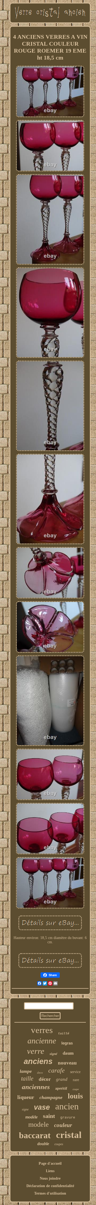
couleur (63, 1125)
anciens (38, 1061)
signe (25, 1109)
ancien (67, 1106)
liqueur (25, 1097)
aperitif (61, 1088)
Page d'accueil (50, 1163)
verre (35, 1051)
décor (45, 1079)
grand (61, 1079)
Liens (50, 1171)
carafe (56, 1070)
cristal (69, 1135)
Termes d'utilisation (50, 1193)
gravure (67, 1118)
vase (42, 1107)
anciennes (36, 1086)
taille (27, 1078)
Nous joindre (50, 1178)
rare (76, 1080)
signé (53, 1054)
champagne (50, 1097)
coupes (58, 1144)
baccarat (35, 1135)
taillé (63, 1033)
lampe (26, 1071)
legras (67, 1043)
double (43, 1143)
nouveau (67, 1063)
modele (38, 1124)
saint (49, 1116)
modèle (31, 1117)
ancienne (41, 1040)
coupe (76, 1089)
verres (42, 1030)
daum (68, 1053)
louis (75, 1096)
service (75, 1072)
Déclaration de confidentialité (50, 1186)
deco (40, 1072)
